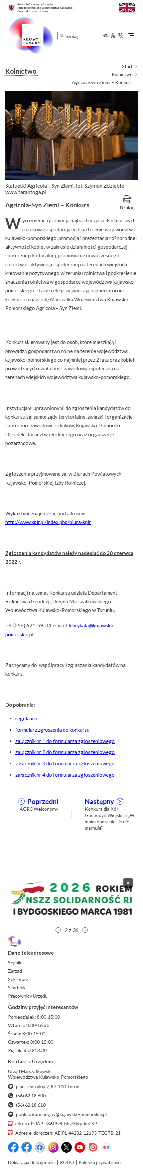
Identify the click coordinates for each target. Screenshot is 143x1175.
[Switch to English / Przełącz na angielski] (127, 7)
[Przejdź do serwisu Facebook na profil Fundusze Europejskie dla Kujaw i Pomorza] (26, 1147)
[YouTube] (79, 1147)
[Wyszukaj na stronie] (62, 35)
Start (127, 66)
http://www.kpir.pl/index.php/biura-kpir (48, 522)
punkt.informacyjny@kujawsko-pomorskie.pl (61, 1114)
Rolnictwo (122, 74)
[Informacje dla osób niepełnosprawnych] (116, 35)
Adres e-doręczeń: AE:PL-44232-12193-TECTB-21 (68, 1133)
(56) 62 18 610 (31, 1105)
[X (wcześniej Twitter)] (66, 1147)
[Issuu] (93, 1147)
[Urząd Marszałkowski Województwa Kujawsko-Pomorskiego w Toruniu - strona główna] (30, 36)
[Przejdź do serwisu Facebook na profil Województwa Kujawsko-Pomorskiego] (13, 1147)
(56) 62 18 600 (31, 1095)
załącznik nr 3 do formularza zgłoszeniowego (65, 763)
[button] (71, 898)
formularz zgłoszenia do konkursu (52, 730)
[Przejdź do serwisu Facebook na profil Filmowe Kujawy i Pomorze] (40, 1147)
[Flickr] (106, 1147)
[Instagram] (53, 1147)
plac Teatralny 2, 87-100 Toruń (47, 1086)
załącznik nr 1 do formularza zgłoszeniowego (65, 741)
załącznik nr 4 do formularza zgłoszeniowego (65, 775)
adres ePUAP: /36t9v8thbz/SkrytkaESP (56, 1123)
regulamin (26, 718)
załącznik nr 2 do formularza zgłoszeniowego (65, 752)
